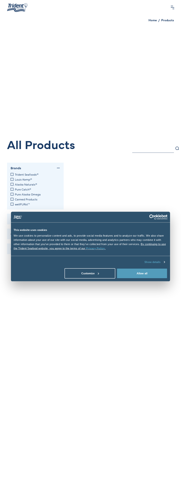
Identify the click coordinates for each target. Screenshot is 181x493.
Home (152, 20)
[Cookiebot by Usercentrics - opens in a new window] (151, 217)
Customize (88, 273)
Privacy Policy (95, 248)
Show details (152, 262)
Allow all (142, 273)
